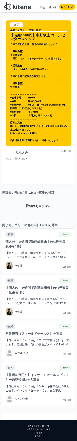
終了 (17, 24)
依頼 (10, 234)
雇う (10, 368)
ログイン (67, 7)
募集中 (65, 234)
